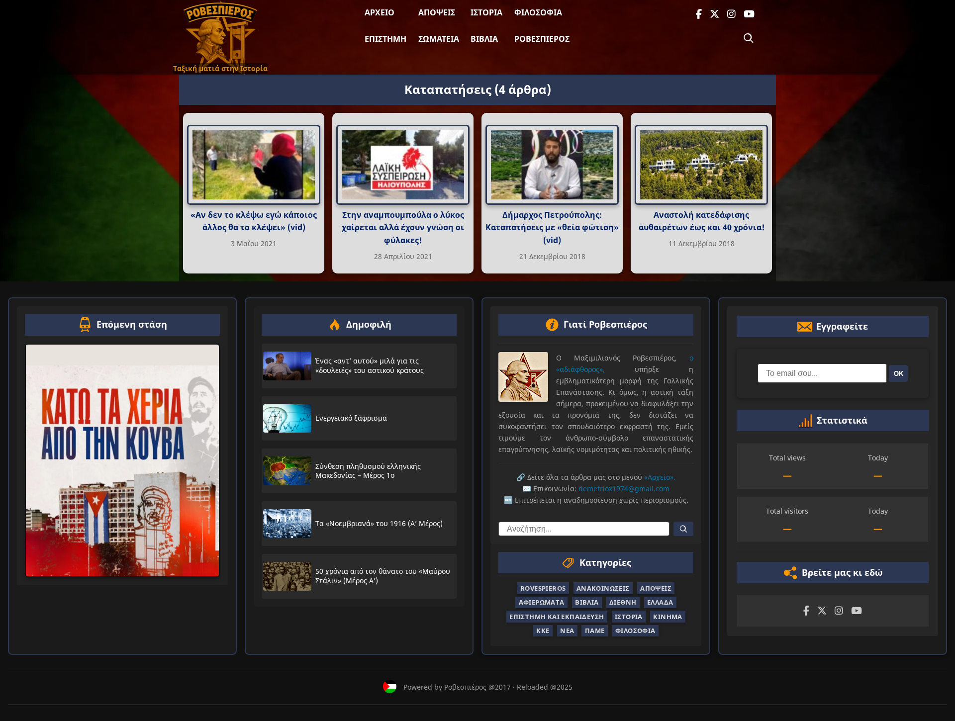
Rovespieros (543, 588)
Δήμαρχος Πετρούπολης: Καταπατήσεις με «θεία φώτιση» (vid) (552, 227)
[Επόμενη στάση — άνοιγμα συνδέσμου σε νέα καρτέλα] (122, 460)
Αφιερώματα (542, 602)
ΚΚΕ (542, 630)
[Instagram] (731, 14)
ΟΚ (898, 373)
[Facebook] (699, 14)
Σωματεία (438, 38)
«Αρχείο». (659, 477)
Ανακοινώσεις (603, 588)
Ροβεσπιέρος (542, 38)
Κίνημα (667, 616)
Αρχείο (379, 12)
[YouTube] (749, 14)
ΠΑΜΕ (595, 630)
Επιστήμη (385, 38)
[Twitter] (714, 14)
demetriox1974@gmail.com (623, 488)
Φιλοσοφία (538, 12)
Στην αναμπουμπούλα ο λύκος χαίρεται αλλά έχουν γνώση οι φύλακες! (403, 227)
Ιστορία (486, 12)
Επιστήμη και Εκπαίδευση (556, 616)
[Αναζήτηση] (748, 38)
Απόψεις (436, 12)
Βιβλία (484, 38)
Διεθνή (622, 602)
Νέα (567, 630)
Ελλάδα (660, 602)
